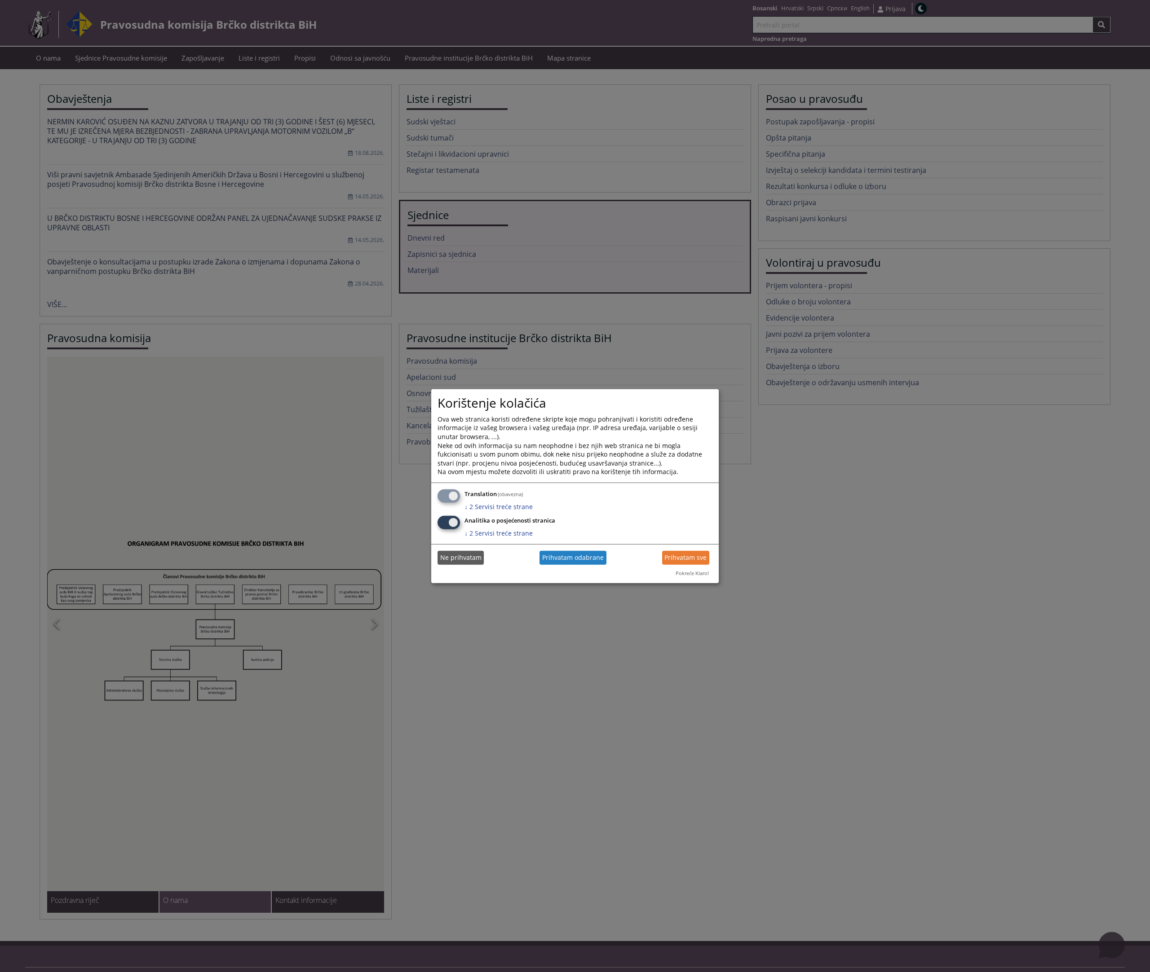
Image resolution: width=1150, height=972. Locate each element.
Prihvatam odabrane (573, 557)
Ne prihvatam (461, 557)
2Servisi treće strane (498, 506)
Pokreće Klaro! (692, 573)
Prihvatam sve (685, 557)
